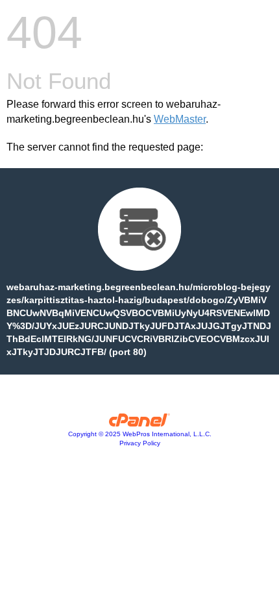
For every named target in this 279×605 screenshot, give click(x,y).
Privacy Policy (139, 443)
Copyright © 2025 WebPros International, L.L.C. (140, 434)
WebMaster (180, 119)
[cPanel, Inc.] (140, 423)
